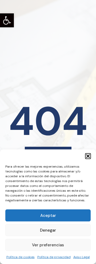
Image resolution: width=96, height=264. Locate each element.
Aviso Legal (81, 257)
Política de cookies (20, 257)
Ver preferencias (48, 245)
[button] (7, 20)
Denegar (48, 230)
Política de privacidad (54, 257)
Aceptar (48, 215)
